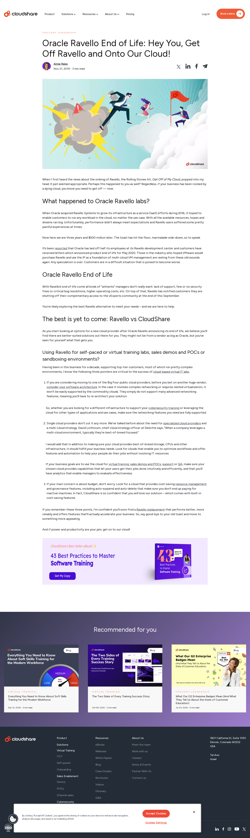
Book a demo (228, 13)
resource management (191, 484)
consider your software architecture (72, 387)
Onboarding (64, 769)
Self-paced (63, 762)
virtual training (119, 464)
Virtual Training (66, 750)
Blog (68, 650)
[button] (13, 818)
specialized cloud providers (182, 423)
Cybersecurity (65, 801)
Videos (99, 784)
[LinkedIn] (217, 829)
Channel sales (65, 795)
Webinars (100, 751)
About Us (111, 14)
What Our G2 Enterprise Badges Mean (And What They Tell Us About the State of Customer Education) (206, 700)
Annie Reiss (61, 64)
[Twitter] (244, 829)
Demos (61, 782)
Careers (136, 758)
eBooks (100, 744)
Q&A (98, 797)
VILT (60, 756)
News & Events (141, 764)
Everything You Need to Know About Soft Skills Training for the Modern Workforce (37, 698)
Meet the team (141, 744)
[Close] (194, 812)
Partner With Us (141, 771)
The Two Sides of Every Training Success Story (121, 696)
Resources (89, 14)
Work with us (140, 751)
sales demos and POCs (145, 464)
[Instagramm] (229, 829)
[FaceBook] (223, 829)
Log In (206, 14)
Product (50, 14)
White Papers (103, 758)
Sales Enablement (67, 776)
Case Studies (103, 771)
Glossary (100, 791)
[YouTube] (237, 829)
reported (61, 248)
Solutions (67, 14)
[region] (107, 818)
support (167, 464)
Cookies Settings (156, 822)
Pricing (130, 14)
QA (180, 464)
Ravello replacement (150, 509)
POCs (60, 788)
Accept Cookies (156, 813)
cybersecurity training (163, 408)
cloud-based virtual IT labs (171, 372)
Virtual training (22, 692)
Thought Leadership (59, 32)
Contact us (139, 777)
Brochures (101, 777)
